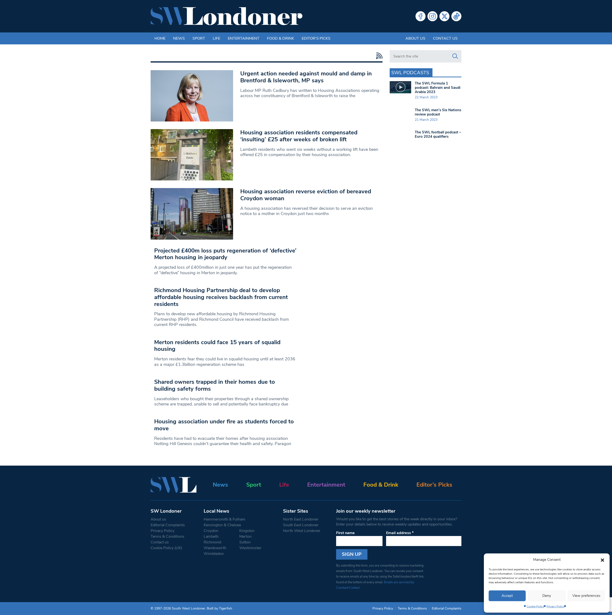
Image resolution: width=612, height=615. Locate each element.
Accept (507, 595)
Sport (198, 38)
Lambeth (211, 536)
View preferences (586, 595)
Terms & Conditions (167, 536)
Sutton (245, 542)
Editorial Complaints (168, 525)
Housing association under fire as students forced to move (224, 425)
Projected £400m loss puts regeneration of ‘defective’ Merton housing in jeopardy (225, 254)
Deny (546, 595)
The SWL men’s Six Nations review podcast (438, 112)
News (179, 38)
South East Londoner (300, 525)
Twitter (444, 16)
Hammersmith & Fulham (224, 519)
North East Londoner (300, 519)
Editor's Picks (316, 38)
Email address (400, 533)
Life (216, 38)
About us (415, 38)
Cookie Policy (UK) (166, 548)
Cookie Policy (535, 606)
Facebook (420, 16)
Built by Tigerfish (219, 608)
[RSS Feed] (378, 55)
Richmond (212, 542)
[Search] (455, 56)
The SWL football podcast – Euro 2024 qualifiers (438, 134)
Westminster (250, 548)
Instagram (432, 16)
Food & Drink (280, 38)
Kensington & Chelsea (222, 525)
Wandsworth (215, 548)
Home (159, 38)
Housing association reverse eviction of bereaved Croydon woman (305, 195)
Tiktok (456, 16)
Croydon (211, 530)
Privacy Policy (555, 606)
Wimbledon (214, 553)
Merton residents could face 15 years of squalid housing (217, 345)
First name (345, 533)
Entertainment (243, 38)
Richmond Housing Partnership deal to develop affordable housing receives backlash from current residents (221, 297)
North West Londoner (301, 530)
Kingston (246, 530)
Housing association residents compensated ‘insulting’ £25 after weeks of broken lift (298, 136)
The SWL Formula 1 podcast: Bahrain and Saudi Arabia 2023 (437, 87)
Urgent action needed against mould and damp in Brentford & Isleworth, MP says (306, 77)
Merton (245, 536)
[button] (602, 559)
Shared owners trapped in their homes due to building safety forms (214, 385)
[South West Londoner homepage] (226, 16)
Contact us (445, 38)
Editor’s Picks (434, 485)
